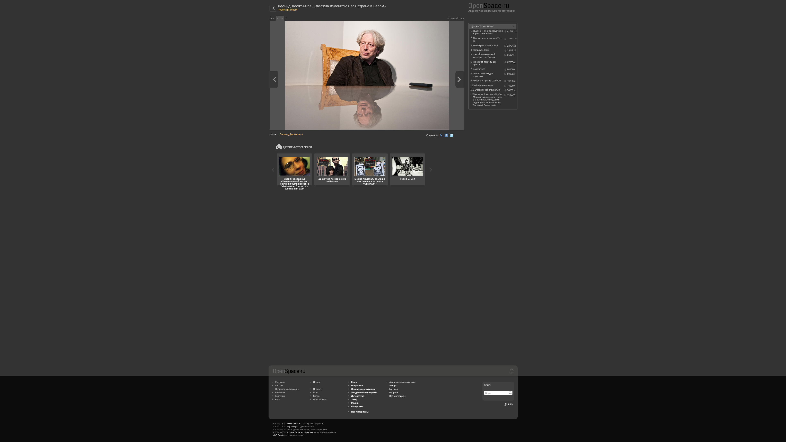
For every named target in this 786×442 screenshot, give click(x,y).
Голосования (319, 399)
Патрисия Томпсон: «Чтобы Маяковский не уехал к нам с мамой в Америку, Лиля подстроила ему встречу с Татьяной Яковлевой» (487, 99)
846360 (511, 69)
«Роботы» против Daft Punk (487, 80)
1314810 (511, 50)
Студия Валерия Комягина (300, 432)
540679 (511, 90)
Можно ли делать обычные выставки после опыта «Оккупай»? (370, 181)
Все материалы (397, 396)
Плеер (316, 382)
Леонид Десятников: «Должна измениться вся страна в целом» (332, 6)
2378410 (511, 46)
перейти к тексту (287, 9)
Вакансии (280, 392)
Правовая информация (287, 389)
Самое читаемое (484, 26)
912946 (511, 55)
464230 (511, 95)
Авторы (279, 385)
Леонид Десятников (291, 134)
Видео (316, 396)
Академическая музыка (482, 10)
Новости (317, 389)
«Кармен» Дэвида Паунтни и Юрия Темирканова (488, 32)
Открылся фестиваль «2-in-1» (487, 39)
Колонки (393, 389)
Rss (510, 404)
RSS (277, 399)
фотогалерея (507, 10)
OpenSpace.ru (294, 424)
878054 (511, 62)
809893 (511, 74)
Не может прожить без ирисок (484, 63)
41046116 (511, 31)
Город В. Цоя (407, 179)
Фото (315, 392)
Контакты (280, 396)
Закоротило (479, 69)
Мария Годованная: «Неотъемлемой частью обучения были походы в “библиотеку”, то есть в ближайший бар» (294, 184)
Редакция (280, 382)
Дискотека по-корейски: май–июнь (332, 180)
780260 (511, 86)
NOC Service (279, 435)
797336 (511, 81)
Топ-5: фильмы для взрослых (483, 74)
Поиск (487, 385)
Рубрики (393, 392)
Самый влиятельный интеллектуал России (484, 55)
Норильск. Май (481, 50)
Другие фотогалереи (297, 147)
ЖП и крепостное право (485, 45)
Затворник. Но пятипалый (486, 90)
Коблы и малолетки (483, 85)
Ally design (292, 426)
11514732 (511, 38)
